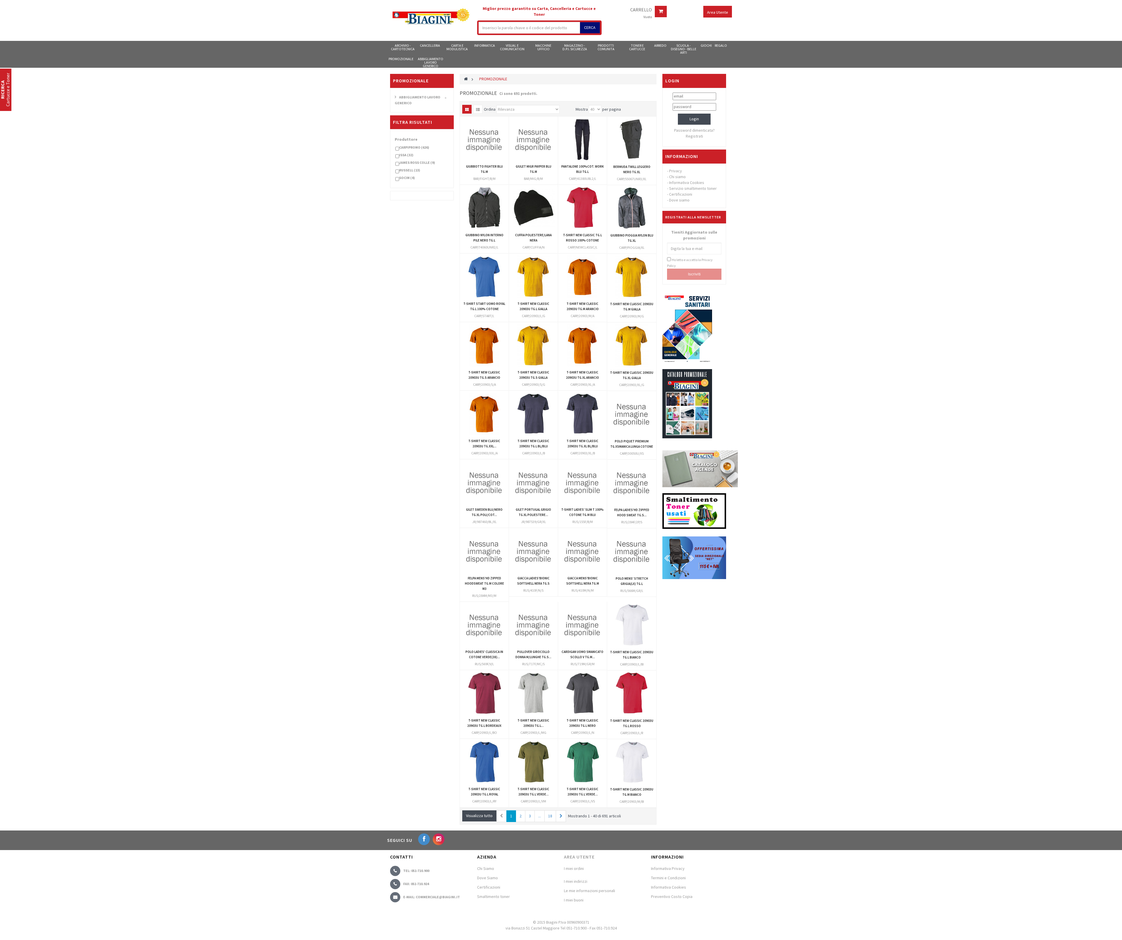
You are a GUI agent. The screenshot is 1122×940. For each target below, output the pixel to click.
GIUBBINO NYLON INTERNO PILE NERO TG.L (484, 237)
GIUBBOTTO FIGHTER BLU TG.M (484, 169)
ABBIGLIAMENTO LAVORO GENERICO (430, 62)
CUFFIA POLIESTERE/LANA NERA (533, 237)
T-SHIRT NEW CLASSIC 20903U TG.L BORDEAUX (484, 723)
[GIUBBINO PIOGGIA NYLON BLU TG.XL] (631, 208)
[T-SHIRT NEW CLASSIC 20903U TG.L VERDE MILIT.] (533, 762)
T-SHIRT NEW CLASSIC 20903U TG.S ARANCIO (484, 375)
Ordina (490, 109)
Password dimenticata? (694, 130)
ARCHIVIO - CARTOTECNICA (403, 47)
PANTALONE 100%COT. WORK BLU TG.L (582, 169)
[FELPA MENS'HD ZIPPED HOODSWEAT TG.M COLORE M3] (484, 551)
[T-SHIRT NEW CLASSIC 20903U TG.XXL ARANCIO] (484, 413)
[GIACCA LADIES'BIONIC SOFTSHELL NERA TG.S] (533, 551)
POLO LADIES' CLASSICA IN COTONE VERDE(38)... (484, 654)
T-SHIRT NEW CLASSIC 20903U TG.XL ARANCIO (582, 375)
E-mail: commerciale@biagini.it (431, 897)
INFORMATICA (484, 45)
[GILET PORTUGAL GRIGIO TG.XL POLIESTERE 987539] (533, 482)
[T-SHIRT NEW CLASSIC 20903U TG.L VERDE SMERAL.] (582, 762)
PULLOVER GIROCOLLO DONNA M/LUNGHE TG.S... (533, 654)
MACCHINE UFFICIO (543, 47)
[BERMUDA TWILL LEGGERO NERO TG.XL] (631, 139)
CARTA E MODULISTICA (457, 47)
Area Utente (579, 857)
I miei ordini (574, 868)
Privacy (675, 170)
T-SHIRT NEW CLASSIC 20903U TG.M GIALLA (631, 306)
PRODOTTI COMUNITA (606, 47)
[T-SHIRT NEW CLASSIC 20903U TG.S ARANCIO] (484, 345)
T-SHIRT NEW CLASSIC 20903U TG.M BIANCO (631, 792)
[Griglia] (467, 109)
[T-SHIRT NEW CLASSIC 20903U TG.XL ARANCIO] (582, 345)
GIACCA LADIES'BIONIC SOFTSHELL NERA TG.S (533, 580)
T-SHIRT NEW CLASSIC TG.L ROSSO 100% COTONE (582, 237)
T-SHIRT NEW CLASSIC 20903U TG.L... (533, 723)
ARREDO (660, 45)
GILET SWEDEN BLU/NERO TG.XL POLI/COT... (484, 512)
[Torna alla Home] (466, 78)
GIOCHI (706, 45)
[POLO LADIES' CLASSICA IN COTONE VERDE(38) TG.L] (484, 624)
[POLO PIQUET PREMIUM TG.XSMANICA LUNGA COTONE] (631, 414)
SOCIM (407, 178)
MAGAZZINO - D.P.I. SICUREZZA (574, 47)
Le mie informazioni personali (589, 890)
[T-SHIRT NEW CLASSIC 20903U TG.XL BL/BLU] (582, 413)
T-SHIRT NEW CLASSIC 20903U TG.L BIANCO (631, 654)
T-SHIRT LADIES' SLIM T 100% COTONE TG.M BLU (582, 512)
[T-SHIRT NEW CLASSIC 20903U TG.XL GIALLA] (631, 345)
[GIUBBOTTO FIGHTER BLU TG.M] (484, 139)
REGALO (721, 45)
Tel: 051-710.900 (416, 870)
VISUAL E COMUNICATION (512, 47)
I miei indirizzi (575, 881)
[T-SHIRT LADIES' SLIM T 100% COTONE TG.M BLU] (582, 482)
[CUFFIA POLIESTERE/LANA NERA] (533, 208)
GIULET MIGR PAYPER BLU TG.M (533, 169)
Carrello (641, 10)
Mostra (582, 109)
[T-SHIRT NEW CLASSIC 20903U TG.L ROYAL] (484, 762)
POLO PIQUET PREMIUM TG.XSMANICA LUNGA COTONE (631, 444)
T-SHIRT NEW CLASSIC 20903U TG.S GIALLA (533, 375)
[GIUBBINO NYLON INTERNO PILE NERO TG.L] (484, 208)
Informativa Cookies (686, 182)
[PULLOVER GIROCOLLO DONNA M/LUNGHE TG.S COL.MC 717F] (533, 624)
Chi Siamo (485, 868)
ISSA (406, 155)
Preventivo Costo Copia (671, 896)
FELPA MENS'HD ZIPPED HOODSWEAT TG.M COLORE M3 (484, 583)
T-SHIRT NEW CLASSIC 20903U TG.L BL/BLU (533, 443)
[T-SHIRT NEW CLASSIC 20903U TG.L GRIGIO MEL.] (533, 693)
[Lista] (477, 109)
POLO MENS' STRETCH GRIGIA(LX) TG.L (632, 581)
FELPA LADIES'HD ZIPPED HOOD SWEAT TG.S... (631, 512)
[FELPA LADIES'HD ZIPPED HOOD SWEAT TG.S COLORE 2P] (631, 482)
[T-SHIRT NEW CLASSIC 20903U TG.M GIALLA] (631, 276)
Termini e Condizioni (668, 877)
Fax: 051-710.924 (416, 884)
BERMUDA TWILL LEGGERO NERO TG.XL (631, 169)
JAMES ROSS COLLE (417, 162)
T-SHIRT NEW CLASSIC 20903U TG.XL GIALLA (631, 375)
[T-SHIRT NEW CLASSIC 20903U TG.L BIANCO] (631, 625)
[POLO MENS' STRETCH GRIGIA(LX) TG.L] (631, 551)
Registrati (694, 136)
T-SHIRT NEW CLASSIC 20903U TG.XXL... (484, 443)
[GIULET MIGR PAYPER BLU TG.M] (533, 139)
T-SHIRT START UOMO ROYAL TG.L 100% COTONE (484, 306)
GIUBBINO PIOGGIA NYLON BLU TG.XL (631, 238)
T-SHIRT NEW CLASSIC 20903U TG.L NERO (582, 723)
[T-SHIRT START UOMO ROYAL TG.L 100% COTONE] (484, 276)
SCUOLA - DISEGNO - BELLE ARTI (683, 48)
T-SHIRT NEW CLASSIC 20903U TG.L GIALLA (533, 306)
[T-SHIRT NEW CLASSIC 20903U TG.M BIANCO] (631, 762)
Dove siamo (679, 200)
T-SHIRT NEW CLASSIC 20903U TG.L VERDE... (533, 791)
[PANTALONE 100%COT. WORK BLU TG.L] (582, 139)
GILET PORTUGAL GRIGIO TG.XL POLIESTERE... (533, 512)
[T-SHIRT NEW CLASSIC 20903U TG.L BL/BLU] (533, 413)
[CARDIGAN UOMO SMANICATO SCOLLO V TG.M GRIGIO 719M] (582, 624)
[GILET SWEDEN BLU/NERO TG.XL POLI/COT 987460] (484, 482)
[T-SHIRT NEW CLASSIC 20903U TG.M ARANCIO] (582, 276)
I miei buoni (573, 900)
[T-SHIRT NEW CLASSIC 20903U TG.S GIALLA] (533, 345)
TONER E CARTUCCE (637, 47)
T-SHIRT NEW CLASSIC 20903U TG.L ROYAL (484, 791)
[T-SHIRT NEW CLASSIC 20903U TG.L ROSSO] (631, 693)
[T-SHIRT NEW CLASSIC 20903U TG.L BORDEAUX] (484, 693)
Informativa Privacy (668, 868)
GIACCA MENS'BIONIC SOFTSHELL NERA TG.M (582, 580)
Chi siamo (677, 176)
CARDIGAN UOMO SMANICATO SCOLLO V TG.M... (582, 654)
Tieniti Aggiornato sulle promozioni (694, 235)
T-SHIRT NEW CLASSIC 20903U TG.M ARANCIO (583, 306)
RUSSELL (409, 170)
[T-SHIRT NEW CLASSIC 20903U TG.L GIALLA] (533, 276)
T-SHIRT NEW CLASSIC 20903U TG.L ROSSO (631, 723)
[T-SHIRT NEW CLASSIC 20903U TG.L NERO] (582, 693)
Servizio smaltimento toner (693, 188)
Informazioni (681, 156)
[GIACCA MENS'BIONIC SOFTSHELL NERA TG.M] (582, 551)
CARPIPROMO (414, 147)
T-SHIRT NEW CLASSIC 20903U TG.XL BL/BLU (582, 443)
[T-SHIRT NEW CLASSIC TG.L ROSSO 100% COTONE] (582, 208)
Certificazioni (680, 194)
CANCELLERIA (430, 45)
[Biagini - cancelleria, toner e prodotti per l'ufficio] (430, 17)
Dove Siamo (487, 877)
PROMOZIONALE (401, 59)
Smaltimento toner (493, 896)
